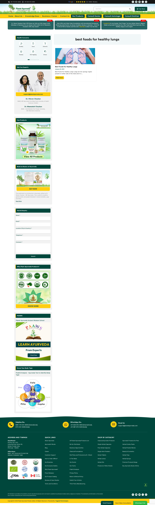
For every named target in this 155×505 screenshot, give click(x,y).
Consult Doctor (94, 16)
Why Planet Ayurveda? (51, 469)
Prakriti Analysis (74, 469)
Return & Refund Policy (76, 476)
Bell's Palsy (33, 46)
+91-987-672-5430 (76, 427)
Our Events (73, 462)
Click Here (82, 26)
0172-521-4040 (20, 427)
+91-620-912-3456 (76, 425)
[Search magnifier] (130, 9)
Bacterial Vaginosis (21, 46)
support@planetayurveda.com (33, 94)
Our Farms (73, 466)
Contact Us (65, 16)
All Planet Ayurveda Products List (79, 440)
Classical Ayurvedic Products (106, 440)
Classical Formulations (76, 451)
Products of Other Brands (105, 466)
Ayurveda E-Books (50, 444)
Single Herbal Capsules (104, 444)
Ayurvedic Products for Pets (130, 440)
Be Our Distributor (75, 444)
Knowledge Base (32, 16)
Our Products (77, 16)
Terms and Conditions (51, 483)
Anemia (21, 56)
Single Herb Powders (104, 451)
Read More (19, 201)
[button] (30, 59)
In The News (73, 458)
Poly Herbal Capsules (104, 448)
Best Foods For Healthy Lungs (66, 67)
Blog (46, 448)
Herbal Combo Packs (128, 444)
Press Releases (49, 473)
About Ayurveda (49, 440)
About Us (18, 16)
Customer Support (50, 455)
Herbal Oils (101, 462)
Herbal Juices (102, 458)
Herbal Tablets (102, 455)
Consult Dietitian (132, 16)
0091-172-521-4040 (22, 425)
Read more (59, 77)
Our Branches (49, 462)
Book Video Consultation (123, 503)
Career (47, 451)
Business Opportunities (76, 448)
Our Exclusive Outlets (51, 466)
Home (10, 16)
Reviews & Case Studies (52, 480)
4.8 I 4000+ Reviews (91, 2)
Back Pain (45, 56)
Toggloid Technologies (61, 501)
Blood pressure (33, 56)
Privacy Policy (74, 473)
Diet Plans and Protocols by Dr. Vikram (81, 455)
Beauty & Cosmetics (128, 451)
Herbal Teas (125, 455)
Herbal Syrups (126, 458)
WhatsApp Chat (140, 503)
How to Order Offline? (51, 458)
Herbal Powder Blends (129, 448)
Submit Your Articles (76, 480)
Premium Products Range (129, 462)
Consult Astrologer (113, 16)
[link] (31, 25)
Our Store (142, 9)
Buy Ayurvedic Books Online (130, 466)
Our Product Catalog (51, 476)
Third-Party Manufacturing (77, 483)
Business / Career (49, 16)
